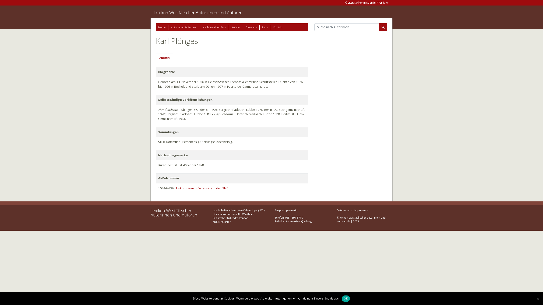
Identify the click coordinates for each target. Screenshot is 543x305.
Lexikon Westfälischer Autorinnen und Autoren (198, 12)
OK (346, 298)
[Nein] (538, 299)
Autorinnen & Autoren (184, 27)
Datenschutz (344, 210)
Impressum (361, 210)
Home (162, 27)
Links (265, 27)
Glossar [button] (250, 27)
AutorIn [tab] (164, 58)
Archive (235, 27)
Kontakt (278, 27)
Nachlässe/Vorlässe (214, 27)
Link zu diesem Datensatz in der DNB (202, 188)
